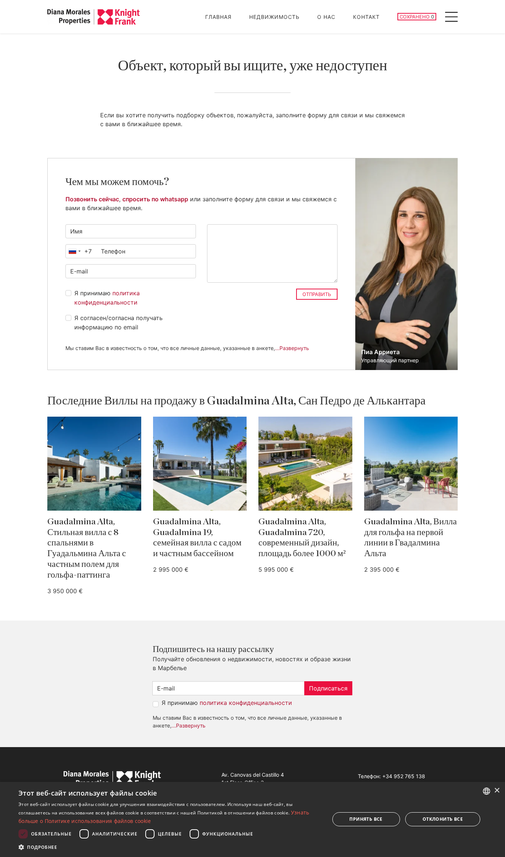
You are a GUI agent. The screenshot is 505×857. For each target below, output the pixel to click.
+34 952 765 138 (403, 776)
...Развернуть (292, 348)
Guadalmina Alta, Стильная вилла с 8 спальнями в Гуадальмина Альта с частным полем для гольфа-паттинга (86, 548)
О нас (326, 17)
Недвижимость (274, 17)
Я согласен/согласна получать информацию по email (118, 322)
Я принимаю (107, 297)
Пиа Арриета (380, 352)
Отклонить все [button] (443, 819)
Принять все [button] (365, 819)
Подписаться (328, 688)
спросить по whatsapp (155, 199)
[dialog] (252, 819)
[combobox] (79, 251)
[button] (169, 847)
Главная (218, 17)
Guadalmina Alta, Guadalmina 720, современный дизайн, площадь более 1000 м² (302, 537)
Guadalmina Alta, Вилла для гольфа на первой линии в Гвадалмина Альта (410, 537)
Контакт (366, 17)
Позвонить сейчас (92, 199)
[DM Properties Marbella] (93, 17)
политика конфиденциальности (246, 702)
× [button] (496, 790)
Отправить (316, 294)
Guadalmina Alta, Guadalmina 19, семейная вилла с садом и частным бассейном (197, 537)
